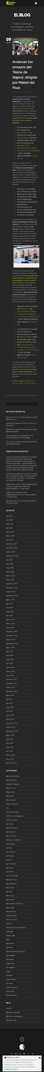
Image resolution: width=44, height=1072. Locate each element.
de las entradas (13, 1012)
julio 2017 (9, 699)
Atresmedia (10, 796)
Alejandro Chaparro (12, 784)
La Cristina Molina (12, 876)
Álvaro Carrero (11, 788)
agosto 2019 (10, 600)
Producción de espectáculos (16, 927)
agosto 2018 (10, 647)
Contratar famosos (12, 812)
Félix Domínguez (18, 383)
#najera (34, 148)
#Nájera (33, 311)
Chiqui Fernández (12, 804)
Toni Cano (9, 983)
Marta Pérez (10, 900)
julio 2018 (9, 651)
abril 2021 (9, 528)
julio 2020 (9, 560)
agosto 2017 (10, 695)
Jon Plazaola (10, 856)
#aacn (33, 347)
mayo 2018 (10, 659)
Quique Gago (10, 935)
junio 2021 (9, 520)
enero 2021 (10, 540)
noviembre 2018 (11, 635)
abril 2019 (9, 616)
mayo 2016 (10, 747)
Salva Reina (10, 959)
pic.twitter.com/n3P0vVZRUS (28, 317)
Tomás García (10, 979)
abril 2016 (9, 751)
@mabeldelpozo (23, 133)
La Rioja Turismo (30, 383)
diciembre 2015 (11, 763)
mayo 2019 (10, 612)
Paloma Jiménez (11, 920)
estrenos (9, 848)
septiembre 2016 (12, 731)
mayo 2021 (10, 524)
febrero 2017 (10, 719)
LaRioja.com (30, 381)
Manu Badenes (11, 884)
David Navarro (11, 832)
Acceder (9, 1008)
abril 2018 (9, 663)
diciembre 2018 (11, 632)
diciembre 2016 (11, 723)
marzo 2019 (10, 620)
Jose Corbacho (11, 864)
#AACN (27, 314)
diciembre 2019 (11, 584)
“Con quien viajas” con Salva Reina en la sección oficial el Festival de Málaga (19, 436)
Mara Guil (9, 892)
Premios (9, 924)
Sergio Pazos (25, 488)
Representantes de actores (15, 951)
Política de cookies (11, 1069)
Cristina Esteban (11, 820)
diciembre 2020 (11, 544)
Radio (8, 939)
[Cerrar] (40, 1058)
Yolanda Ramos (11, 995)
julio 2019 (9, 604)
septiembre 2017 (12, 691)
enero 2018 (10, 675)
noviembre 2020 (11, 548)
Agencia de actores (12, 776)
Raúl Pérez (9, 947)
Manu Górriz (10, 888)
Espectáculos (10, 844)
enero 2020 (10, 580)
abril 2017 (9, 711)
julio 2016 (9, 739)
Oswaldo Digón (11, 916)
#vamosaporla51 (23, 145)
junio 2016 (9, 743)
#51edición (25, 309)
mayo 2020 (10, 568)
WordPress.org (11, 1020)
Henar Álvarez (10, 852)
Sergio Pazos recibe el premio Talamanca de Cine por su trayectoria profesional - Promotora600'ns (21, 486)
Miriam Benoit (11, 912)
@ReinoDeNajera (23, 311)
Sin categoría (10, 967)
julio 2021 (9, 516)
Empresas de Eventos (13, 840)
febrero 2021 (10, 536)
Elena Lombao (11, 836)
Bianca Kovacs (11, 800)
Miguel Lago (10, 908)
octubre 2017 (10, 687)
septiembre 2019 (12, 596)
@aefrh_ (33, 314)
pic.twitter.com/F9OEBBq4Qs (28, 151)
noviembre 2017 (11, 683)
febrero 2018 (10, 671)
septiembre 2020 (12, 556)
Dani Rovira (10, 824)
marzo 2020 (10, 572)
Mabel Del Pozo (27, 92)
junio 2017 (9, 703)
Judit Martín (10, 872)
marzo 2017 (10, 715)
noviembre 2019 (11, 588)
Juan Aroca (9, 868)
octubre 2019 (10, 592)
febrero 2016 (10, 755)
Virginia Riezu (10, 991)
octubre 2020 (10, 552)
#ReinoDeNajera (23, 138)
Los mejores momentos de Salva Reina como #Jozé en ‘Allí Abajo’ (20, 479)
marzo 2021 (10, 532)
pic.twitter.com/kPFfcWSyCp (28, 350)
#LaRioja (20, 314)
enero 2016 (10, 759)
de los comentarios (14, 1016)
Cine (7, 808)
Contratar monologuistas (14, 816)
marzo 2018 (10, 667)
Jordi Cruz (9, 860)
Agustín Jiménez (11, 780)
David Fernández (12, 828)
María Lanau (10, 896)
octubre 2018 (10, 639)
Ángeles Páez (10, 792)
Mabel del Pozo (18, 111)
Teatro (8, 971)
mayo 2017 (10, 707)
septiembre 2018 (12, 643)
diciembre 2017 (11, 679)
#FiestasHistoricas (24, 148)
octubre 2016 (10, 727)
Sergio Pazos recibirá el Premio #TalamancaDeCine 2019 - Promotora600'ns (21, 493)
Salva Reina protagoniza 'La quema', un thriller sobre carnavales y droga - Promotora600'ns (22, 475)
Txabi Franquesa (11, 987)
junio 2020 (9, 564)
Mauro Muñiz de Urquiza (14, 904)
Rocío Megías (10, 955)
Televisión (9, 975)
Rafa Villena (10, 943)
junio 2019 (9, 608)
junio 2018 (9, 655)
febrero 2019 (10, 624)
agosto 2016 (10, 735)
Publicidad (9, 931)
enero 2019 (10, 628)
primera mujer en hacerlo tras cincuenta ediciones (24, 120)
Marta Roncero (11, 501)
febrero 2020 (10, 576)
